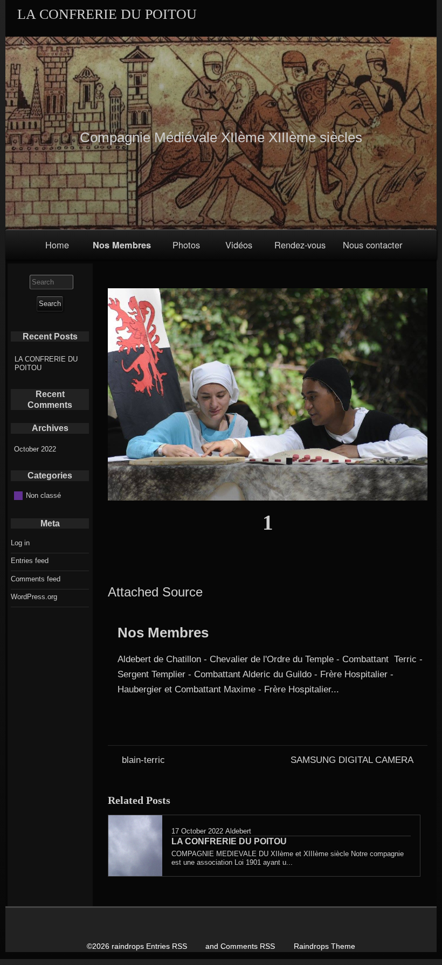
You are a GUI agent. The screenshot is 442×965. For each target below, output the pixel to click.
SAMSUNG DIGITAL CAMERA (352, 760)
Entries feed (30, 561)
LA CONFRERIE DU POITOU (46, 363)
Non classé (43, 495)
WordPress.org (34, 597)
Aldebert (238, 831)
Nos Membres (122, 245)
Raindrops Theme (324, 946)
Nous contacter (372, 244)
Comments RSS (247, 946)
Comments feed (35, 579)
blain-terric (143, 760)
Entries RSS (166, 946)
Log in (20, 543)
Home (57, 244)
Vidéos (238, 244)
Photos (186, 244)
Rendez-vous (300, 244)
